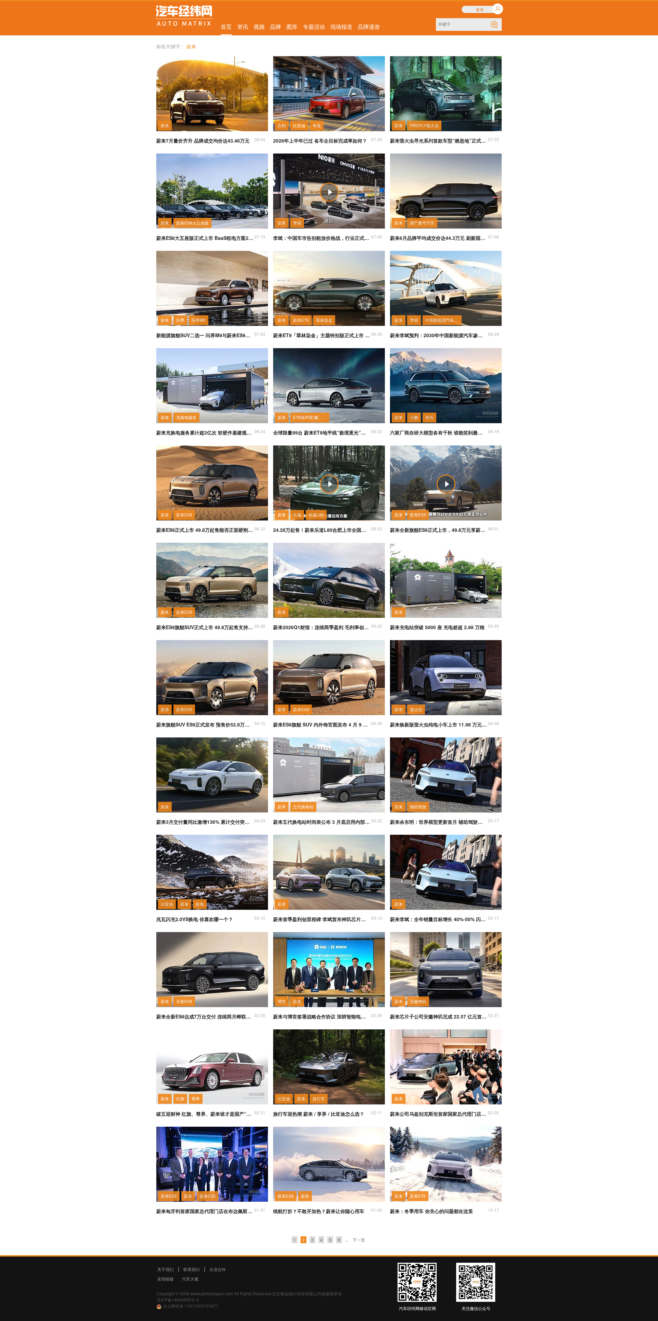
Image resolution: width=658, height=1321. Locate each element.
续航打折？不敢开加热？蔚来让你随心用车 (318, 1211)
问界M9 (199, 320)
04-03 (259, 820)
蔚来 (165, 125)
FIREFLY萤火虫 (424, 125)
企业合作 (217, 1269)
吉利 (282, 125)
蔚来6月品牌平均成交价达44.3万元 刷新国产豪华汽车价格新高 (438, 237)
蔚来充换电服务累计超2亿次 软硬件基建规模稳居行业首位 (205, 432)
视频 (259, 26)
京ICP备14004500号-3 (178, 1299)
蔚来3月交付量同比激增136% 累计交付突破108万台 (205, 821)
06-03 (376, 528)
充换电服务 (186, 417)
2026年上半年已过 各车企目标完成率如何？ (320, 140)
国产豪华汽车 (422, 222)
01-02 (376, 1210)
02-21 (259, 1112)
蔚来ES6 (207, 1196)
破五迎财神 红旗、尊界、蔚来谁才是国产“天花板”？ (205, 1113)
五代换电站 (303, 806)
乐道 (297, 514)
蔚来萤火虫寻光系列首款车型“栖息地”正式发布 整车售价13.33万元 (438, 140)
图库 (292, 26)
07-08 (493, 237)
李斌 (297, 222)
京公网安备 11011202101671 (190, 1306)
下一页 (359, 1240)
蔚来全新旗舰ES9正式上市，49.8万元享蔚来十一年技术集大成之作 (438, 529)
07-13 (259, 237)
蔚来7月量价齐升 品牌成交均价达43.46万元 (202, 140)
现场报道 (341, 26)
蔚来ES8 (169, 1196)
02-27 (493, 1015)
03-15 (259, 918)
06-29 (493, 334)
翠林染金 (324, 320)
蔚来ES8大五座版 (192, 222)
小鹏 (414, 417)
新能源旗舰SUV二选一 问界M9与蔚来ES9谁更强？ (205, 335)
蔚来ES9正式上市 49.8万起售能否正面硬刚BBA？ (205, 529)
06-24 (259, 431)
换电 (200, 904)
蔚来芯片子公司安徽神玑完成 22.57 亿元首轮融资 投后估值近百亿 (438, 1016)
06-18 (493, 431)
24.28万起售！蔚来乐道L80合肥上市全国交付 (321, 529)
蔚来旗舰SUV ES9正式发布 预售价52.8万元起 (205, 724)
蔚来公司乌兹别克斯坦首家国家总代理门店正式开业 (438, 1113)
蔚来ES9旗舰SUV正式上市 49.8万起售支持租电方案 (205, 627)
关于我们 (165, 1269)
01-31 (259, 1210)
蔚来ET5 (418, 1196)
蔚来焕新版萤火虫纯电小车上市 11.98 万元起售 (438, 724)
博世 (282, 1001)
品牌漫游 (369, 26)
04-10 (259, 723)
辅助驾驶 (418, 806)
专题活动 (314, 26)
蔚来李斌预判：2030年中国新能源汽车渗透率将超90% (438, 335)
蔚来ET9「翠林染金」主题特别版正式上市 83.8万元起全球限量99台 (321, 335)
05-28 (259, 626)
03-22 (376, 820)
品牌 (275, 26)
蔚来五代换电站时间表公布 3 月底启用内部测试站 (321, 821)
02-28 (259, 1015)
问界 (180, 320)
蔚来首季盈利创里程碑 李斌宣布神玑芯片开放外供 (321, 919)
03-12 (376, 918)
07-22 (493, 139)
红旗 (180, 1098)
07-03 (259, 334)
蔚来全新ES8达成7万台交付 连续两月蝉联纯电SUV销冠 (205, 1016)
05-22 (376, 626)
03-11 (493, 918)
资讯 (242, 26)
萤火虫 (416, 709)
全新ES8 (184, 1001)
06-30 (376, 334)
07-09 (376, 237)
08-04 (259, 139)
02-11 (376, 1112)
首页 (226, 26)
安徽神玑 (418, 1001)
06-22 (376, 431)
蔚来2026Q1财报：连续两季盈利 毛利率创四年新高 (321, 627)
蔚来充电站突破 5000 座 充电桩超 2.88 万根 (437, 627)
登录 (480, 9)
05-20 (493, 626)
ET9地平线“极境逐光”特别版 (311, 417)
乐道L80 (316, 514)
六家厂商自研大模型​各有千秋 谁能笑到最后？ (438, 432)
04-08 (376, 723)
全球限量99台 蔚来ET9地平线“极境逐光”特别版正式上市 (321, 432)
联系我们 (191, 1269)
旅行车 (319, 1098)
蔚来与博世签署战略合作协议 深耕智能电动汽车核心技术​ (321, 1016)
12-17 (493, 1210)
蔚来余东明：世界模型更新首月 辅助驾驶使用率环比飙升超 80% (438, 821)
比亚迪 (299, 125)
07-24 (376, 139)
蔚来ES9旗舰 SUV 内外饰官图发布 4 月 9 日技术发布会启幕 (321, 724)
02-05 (493, 1112)
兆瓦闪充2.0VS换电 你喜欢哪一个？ (194, 919)
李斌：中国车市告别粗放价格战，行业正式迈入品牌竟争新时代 (321, 237)
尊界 (196, 1098)
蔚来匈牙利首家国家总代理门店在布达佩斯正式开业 (205, 1211)
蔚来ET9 (301, 320)
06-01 (493, 528)
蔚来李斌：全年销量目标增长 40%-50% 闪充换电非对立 (438, 919)
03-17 (493, 820)
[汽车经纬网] (184, 16)
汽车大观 (190, 1279)
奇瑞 (317, 125)
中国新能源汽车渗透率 (443, 320)
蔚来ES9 (184, 514)
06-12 (259, 528)
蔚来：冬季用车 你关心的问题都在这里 (431, 1211)
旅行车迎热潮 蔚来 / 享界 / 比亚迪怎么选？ (318, 1113)
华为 (429, 417)
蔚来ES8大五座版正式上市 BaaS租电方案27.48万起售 (205, 237)
